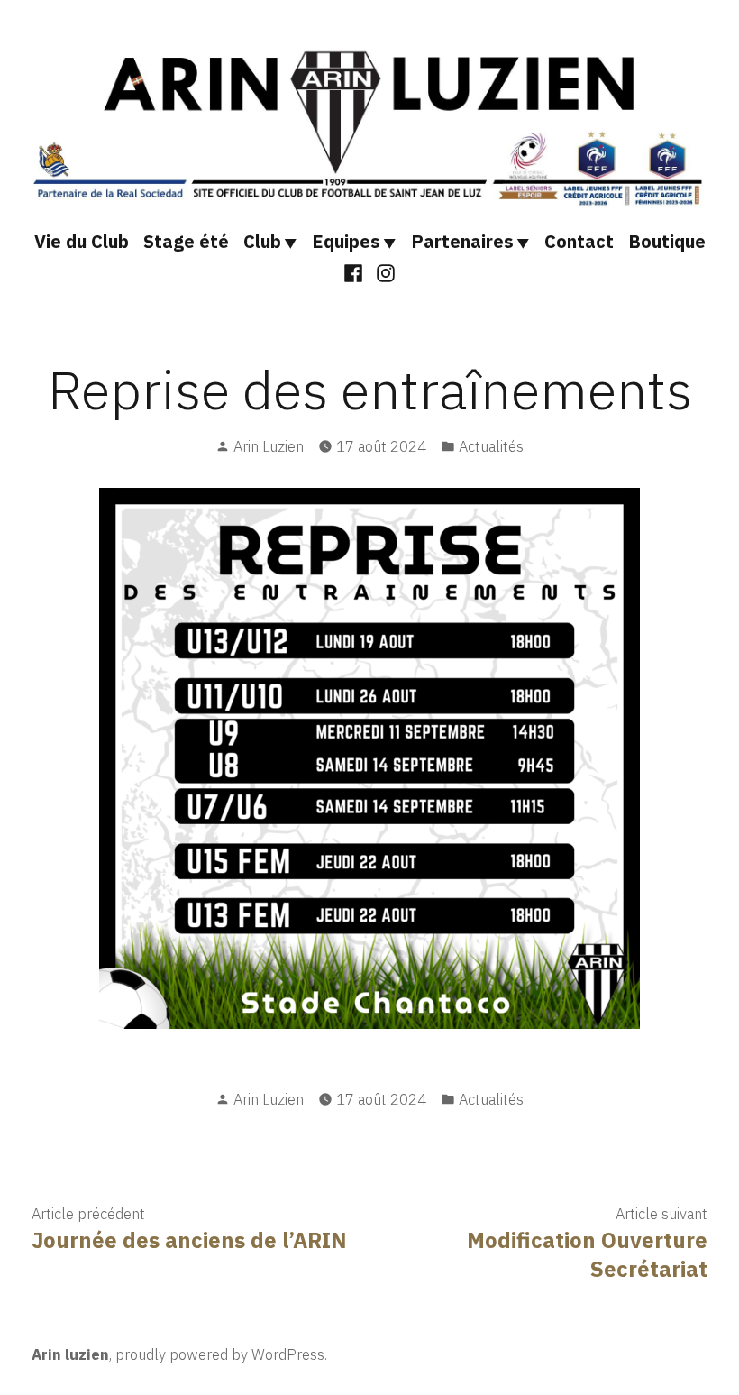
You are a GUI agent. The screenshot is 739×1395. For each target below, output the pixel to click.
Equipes (346, 241)
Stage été (186, 241)
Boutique (667, 241)
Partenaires (462, 241)
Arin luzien (70, 1354)
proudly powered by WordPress (219, 1354)
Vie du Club (81, 241)
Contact (579, 241)
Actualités (491, 446)
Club (262, 241)
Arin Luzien (268, 446)
